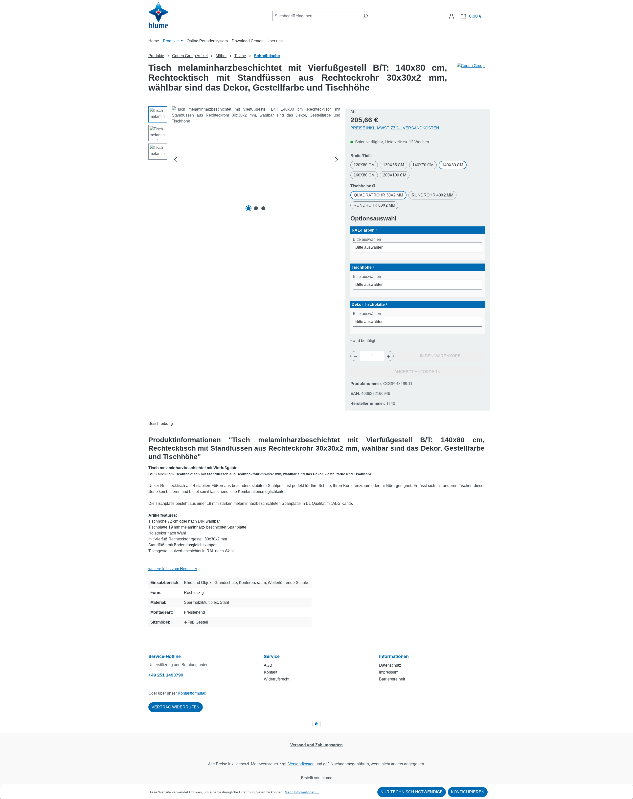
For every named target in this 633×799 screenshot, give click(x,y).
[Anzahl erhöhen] (389, 356)
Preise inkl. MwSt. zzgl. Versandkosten (394, 128)
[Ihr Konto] (451, 16)
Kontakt (270, 672)
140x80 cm (452, 165)
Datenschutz (390, 665)
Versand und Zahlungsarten (316, 745)
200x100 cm (394, 175)
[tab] (160, 423)
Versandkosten (301, 764)
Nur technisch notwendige (412, 792)
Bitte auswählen (367, 239)
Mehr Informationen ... (302, 792)
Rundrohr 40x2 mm (432, 195)
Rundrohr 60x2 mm (374, 205)
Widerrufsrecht (276, 679)
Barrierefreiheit (392, 679)
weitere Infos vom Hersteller (172, 569)
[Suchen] (365, 16)
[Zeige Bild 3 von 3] (263, 208)
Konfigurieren (467, 792)
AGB (268, 665)
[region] (244, 159)
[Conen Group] (471, 80)
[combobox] (316, 16)
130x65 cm (393, 165)
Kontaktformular (191, 693)
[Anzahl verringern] (355, 356)
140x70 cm (422, 165)
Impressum (388, 672)
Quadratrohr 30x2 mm (378, 195)
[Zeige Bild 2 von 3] (256, 208)
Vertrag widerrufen (176, 707)
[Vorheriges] (175, 160)
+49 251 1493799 (165, 675)
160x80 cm (364, 175)
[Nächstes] (336, 160)
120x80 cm (364, 165)
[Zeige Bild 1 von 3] (248, 208)
